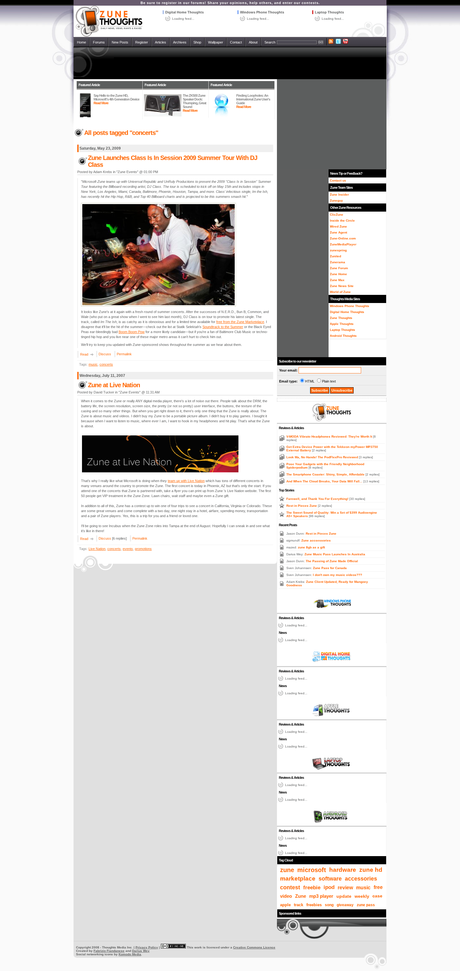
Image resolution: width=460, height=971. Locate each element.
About (253, 42)
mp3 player (321, 896)
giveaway (345, 905)
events (128, 549)
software (330, 878)
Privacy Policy (146, 947)
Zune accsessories (316, 540)
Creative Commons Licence (254, 947)
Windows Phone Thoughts (262, 12)
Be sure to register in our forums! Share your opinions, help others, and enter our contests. (230, 3)
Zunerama (337, 262)
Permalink (124, 354)
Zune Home (338, 274)
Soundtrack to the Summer (222, 327)
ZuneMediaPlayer (343, 244)
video (286, 896)
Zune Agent (338, 232)
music (93, 364)
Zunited (335, 256)
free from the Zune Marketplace (240, 322)
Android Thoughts (343, 335)
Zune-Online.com (343, 238)
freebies (314, 905)
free (378, 887)
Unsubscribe (341, 390)
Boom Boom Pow (132, 332)
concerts (106, 364)
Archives (180, 42)
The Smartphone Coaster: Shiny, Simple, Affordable (325, 474)
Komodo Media (130, 954)
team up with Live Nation (186, 481)
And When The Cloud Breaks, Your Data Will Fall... (324, 481)
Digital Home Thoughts (184, 12)
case (377, 896)
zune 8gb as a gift (311, 547)
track (298, 904)
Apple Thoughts (342, 324)
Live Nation (97, 549)
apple (285, 904)
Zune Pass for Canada (330, 568)
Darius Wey (141, 951)
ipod (329, 887)
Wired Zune (338, 226)
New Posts (120, 42)
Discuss (105, 354)
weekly (362, 896)
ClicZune (336, 214)
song (329, 905)
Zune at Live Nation (114, 385)
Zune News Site (342, 286)
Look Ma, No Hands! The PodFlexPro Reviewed (322, 457)
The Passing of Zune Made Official (332, 561)
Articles (160, 42)
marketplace (297, 878)
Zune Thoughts (341, 318)
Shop (197, 42)
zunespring (338, 250)
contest (290, 887)
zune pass (366, 905)
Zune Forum (339, 268)
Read (84, 354)
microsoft (311, 869)
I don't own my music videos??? (337, 575)
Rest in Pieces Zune (302, 505)
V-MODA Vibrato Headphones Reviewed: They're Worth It (329, 436)
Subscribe (319, 390)
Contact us (338, 180)
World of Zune (340, 292)
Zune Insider (339, 194)
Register (141, 42)
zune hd (370, 869)
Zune (300, 896)
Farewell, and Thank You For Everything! (317, 499)
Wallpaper (215, 42)
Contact (236, 42)
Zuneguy (336, 200)
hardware (342, 869)
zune (287, 869)
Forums (99, 42)
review (345, 887)
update (343, 896)
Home (81, 42)
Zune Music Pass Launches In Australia (334, 554)
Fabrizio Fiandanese (109, 951)
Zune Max (337, 280)
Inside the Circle (342, 220)
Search (269, 42)
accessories (361, 879)
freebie (311, 887)
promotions (143, 549)
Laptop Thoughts (329, 12)
